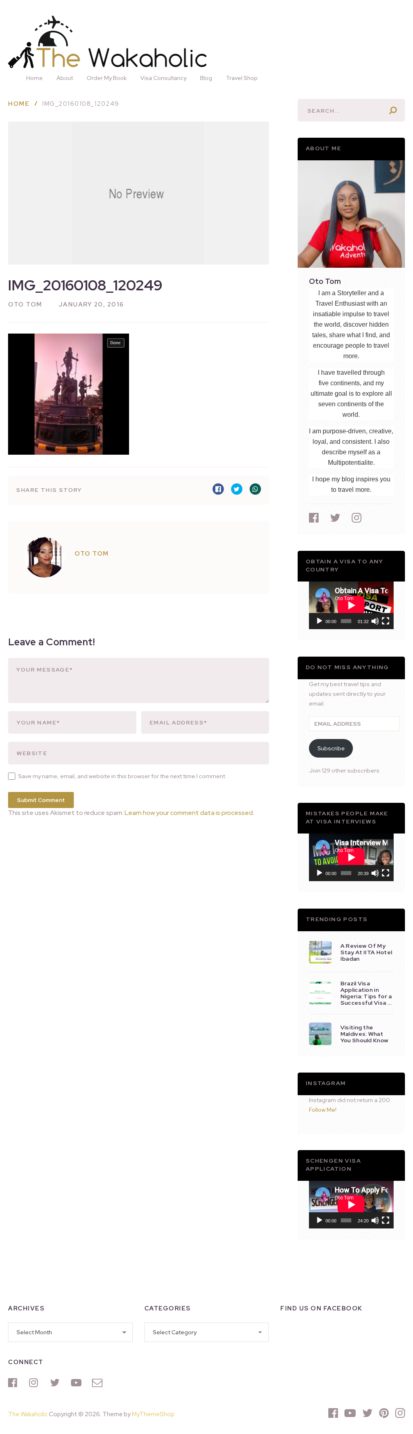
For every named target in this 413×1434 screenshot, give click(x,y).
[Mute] (375, 621)
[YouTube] (77, 1382)
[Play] (319, 621)
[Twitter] (56, 1382)
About (64, 78)
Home (34, 78)
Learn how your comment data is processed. (189, 812)
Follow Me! (322, 1109)
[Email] (98, 1382)
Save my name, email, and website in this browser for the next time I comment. (122, 776)
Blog (206, 78)
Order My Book (107, 78)
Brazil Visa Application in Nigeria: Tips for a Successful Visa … (366, 993)
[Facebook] (14, 1382)
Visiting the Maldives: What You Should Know (364, 1033)
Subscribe (331, 748)
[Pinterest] (384, 1413)
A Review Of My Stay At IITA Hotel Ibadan (366, 952)
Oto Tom (25, 304)
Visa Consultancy (163, 78)
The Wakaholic (28, 1414)
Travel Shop (242, 78)
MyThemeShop (153, 1414)
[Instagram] (35, 1382)
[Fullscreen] (386, 621)
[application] (351, 605)
